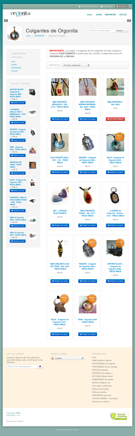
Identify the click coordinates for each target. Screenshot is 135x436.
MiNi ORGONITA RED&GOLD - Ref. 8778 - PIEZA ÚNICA (60, 104)
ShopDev (20, 421)
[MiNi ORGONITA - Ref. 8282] (115, 87)
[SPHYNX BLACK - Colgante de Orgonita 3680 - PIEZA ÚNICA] (32, 92)
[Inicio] (21, 13)
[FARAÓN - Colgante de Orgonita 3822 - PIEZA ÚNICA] (32, 132)
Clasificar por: (54, 65)
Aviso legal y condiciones (102, 385)
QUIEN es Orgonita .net (101, 382)
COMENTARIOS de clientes (103, 379)
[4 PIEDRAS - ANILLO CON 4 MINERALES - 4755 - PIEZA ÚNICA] (32, 112)
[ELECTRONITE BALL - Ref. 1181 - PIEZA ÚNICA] (59, 142)
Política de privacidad (100, 389)
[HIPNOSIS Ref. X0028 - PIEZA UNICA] (32, 165)
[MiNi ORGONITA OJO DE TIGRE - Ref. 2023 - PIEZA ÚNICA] (59, 248)
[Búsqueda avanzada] (126, 30)
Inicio (89, 14)
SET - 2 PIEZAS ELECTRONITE (60, 211)
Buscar (119, 30)
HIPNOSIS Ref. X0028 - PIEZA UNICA (16, 164)
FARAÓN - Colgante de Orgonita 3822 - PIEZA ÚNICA (18, 131)
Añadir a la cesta (18, 103)
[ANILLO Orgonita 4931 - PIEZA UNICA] (32, 235)
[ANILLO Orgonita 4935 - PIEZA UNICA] (32, 220)
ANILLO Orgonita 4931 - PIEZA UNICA (18, 233)
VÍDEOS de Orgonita (100, 370)
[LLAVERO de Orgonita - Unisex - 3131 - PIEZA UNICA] (115, 195)
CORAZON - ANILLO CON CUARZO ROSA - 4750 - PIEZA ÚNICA (18, 201)
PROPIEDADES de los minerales (104, 366)
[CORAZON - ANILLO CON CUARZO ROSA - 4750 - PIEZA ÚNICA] (32, 200)
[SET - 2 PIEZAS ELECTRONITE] (59, 195)
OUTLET (123, 14)
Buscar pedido (107, 6)
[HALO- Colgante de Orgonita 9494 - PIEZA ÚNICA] (115, 142)
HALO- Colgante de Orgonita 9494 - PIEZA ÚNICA (115, 160)
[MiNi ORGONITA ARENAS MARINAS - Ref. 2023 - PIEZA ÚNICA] (87, 87)
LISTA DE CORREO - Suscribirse (105, 398)
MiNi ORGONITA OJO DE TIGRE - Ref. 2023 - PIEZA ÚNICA (59, 266)
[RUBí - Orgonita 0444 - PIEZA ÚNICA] (32, 150)
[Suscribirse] (40, 366)
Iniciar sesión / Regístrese (89, 6)
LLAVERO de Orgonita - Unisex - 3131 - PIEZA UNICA (115, 213)
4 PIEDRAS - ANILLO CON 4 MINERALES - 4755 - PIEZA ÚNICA (18, 113)
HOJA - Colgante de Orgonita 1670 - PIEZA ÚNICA (18, 182)
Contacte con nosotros (100, 401)
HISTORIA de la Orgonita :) (102, 373)
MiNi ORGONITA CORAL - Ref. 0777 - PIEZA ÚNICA (88, 213)
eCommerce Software (63, 429)
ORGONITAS (110, 14)
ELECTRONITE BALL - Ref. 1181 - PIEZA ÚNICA (59, 160)
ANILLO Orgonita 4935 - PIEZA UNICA (18, 218)
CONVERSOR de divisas (101, 395)
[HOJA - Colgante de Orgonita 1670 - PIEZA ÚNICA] (32, 183)
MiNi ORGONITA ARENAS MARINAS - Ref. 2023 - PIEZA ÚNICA (88, 105)
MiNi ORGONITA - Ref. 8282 (115, 103)
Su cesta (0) (123, 6)
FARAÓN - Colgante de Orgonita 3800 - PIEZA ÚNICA (87, 160)
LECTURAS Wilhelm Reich (102, 376)
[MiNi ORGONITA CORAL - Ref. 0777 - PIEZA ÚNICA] (87, 195)
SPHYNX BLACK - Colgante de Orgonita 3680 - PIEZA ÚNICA (17, 93)
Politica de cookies (99, 392)
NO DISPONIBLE (116, 119)
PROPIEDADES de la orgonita (103, 363)
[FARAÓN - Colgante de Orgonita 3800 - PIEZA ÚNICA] (87, 142)
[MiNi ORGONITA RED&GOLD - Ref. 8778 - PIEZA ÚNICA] (59, 87)
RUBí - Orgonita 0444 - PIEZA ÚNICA (18, 148)
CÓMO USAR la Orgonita (101, 360)
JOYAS (99, 14)
